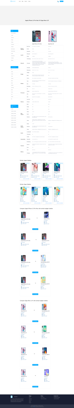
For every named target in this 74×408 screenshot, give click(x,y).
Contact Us (61, 1)
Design (12, 39)
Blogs (22, 1)
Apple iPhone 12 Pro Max (37, 43)
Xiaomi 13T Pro (46, 218)
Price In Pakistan (13, 33)
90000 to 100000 (13, 127)
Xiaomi (12, 96)
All (11, 69)
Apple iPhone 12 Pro (45, 240)
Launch (12, 35)
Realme (12, 85)
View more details (26, 178)
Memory (12, 46)
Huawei (12, 78)
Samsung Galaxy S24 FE (45, 283)
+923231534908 (56, 398)
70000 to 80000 (13, 122)
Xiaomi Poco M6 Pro (45, 354)
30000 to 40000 (13, 113)
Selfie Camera (13, 51)
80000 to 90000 (13, 124)
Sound (12, 53)
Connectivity (12, 55)
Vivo (11, 94)
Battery (12, 60)
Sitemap (30, 402)
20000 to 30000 (13, 111)
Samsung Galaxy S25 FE (45, 262)
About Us (26, 1)
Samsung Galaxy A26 (45, 332)
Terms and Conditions (43, 398)
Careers (29, 1)
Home (20, 1)
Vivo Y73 (46, 376)
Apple (12, 71)
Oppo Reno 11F (51, 43)
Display (12, 42)
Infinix (12, 80)
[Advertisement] (37, 13)
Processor (12, 44)
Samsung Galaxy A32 (45, 311)
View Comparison (35, 229)
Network (12, 37)
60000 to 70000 (13, 120)
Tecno (12, 92)
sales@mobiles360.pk (57, 397)
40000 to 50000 (13, 115)
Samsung (12, 87)
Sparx (12, 89)
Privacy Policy (42, 397)
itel (11, 98)
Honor (12, 76)
